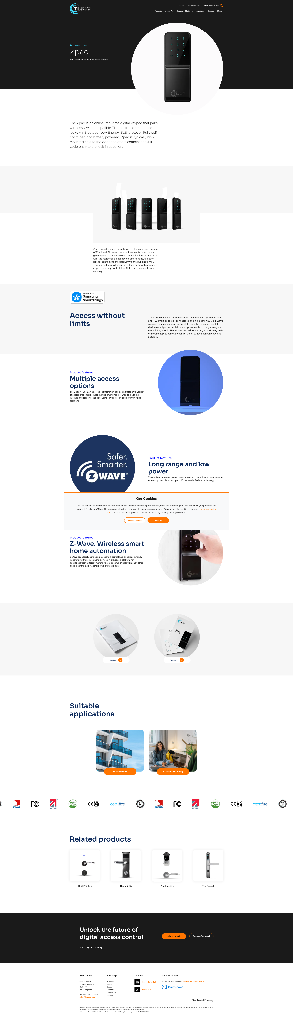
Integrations (111, 992)
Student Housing (173, 771)
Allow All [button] (158, 520)
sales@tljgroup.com (87, 997)
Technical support (201, 936)
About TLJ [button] (169, 11)
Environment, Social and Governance (110, 1009)
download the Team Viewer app (194, 981)
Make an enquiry (174, 936)
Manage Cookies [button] (135, 520)
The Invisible (85, 886)
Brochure (113, 660)
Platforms (189, 11)
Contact (181, 5)
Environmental (161, 1007)
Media (219, 11)
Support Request (194, 5)
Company (110, 984)
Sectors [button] (211, 11)
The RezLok (208, 886)
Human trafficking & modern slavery (131, 1007)
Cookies (87, 1007)
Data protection (208, 1007)
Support (180, 11)
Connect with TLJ (149, 982)
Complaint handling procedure (192, 1007)
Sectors (110, 995)
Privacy (82, 1007)
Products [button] (158, 11)
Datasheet (174, 660)
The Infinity (126, 886)
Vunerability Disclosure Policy (89, 1009)
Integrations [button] (200, 11)
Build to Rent (120, 771)
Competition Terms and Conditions (133, 1009)
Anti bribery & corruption (174, 1007)
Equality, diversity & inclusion (100, 1007)
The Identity (167, 886)
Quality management (149, 1007)
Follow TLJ (146, 989)
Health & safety (114, 1007)
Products (110, 981)
